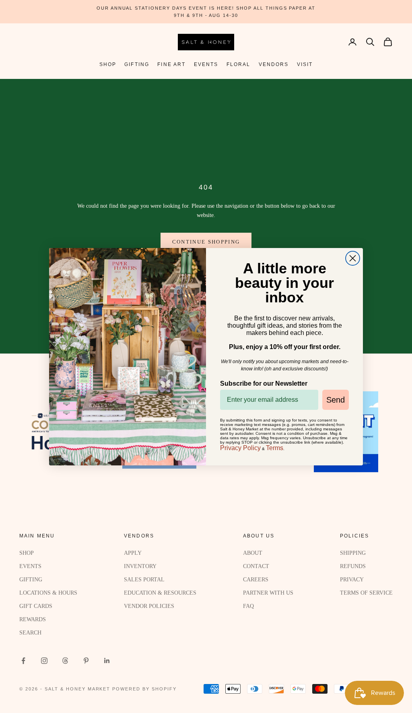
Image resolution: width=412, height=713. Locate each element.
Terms (274, 447)
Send (335, 399)
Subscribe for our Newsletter (263, 383)
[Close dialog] (353, 258)
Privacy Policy (240, 447)
